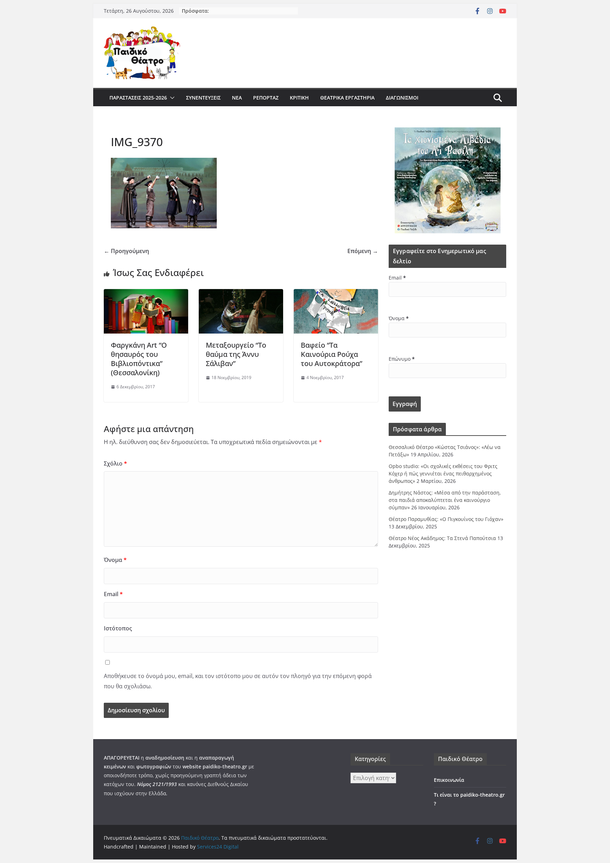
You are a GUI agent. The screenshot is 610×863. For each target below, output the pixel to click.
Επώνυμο (402, 358)
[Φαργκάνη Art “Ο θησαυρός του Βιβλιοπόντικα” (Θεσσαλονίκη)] (146, 294)
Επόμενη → (362, 251)
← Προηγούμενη (126, 251)
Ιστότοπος (118, 628)
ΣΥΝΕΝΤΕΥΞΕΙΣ (203, 97)
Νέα (237, 97)
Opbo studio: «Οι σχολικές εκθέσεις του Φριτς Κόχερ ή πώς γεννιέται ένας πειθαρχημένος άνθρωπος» (443, 473)
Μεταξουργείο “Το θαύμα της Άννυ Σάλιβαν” (236, 354)
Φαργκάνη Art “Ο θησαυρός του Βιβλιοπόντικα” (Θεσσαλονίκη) (139, 358)
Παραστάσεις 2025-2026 (138, 97)
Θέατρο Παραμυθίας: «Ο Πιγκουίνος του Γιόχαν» (446, 519)
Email (113, 594)
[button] (171, 98)
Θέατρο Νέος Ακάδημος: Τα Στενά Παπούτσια (442, 538)
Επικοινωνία (449, 780)
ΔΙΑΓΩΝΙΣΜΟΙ (402, 97)
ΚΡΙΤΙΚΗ (299, 97)
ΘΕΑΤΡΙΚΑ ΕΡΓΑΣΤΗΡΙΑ (347, 97)
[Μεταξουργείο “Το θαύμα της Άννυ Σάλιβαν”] (241, 294)
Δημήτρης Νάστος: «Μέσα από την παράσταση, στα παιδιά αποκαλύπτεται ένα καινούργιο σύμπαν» (445, 500)
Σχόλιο (115, 463)
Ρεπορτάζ (266, 97)
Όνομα (115, 560)
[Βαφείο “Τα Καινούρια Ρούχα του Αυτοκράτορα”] (336, 294)
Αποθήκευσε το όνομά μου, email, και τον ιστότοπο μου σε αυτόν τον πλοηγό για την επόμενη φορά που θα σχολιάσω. (238, 681)
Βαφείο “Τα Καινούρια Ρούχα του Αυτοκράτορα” (331, 354)
